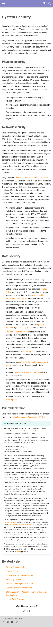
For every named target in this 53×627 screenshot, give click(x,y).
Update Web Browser (15, 599)
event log (27, 351)
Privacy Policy (26, 327)
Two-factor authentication (17, 332)
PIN (31, 506)
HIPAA (19, 551)
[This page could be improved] (28, 611)
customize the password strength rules (22, 525)
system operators (10, 522)
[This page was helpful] (24, 611)
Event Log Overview (14, 579)
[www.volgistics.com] (17, 623)
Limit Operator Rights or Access (19, 583)
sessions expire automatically (28, 372)
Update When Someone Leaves (19, 575)
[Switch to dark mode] (43, 2)
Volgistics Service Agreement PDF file (28, 417)
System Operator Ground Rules (19, 588)
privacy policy (11, 399)
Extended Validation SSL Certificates (32, 177)
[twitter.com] (8, 623)
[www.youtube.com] (12, 623)
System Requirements (15, 567)
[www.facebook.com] (3, 623)
